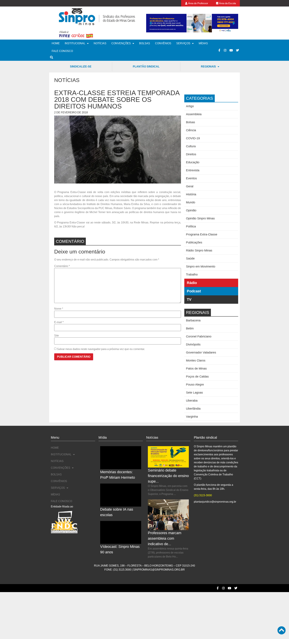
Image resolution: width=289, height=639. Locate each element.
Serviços (183, 43)
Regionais (208, 66)
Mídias (203, 43)
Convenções (121, 43)
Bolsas (144, 43)
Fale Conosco (62, 51)
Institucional (75, 43)
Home (56, 43)
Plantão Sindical (146, 66)
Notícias (100, 43)
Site (56, 335)
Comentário (62, 266)
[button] (150, 23)
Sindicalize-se (80, 66)
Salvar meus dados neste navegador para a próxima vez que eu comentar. (101, 349)
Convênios (163, 43)
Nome (58, 308)
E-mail (59, 322)
